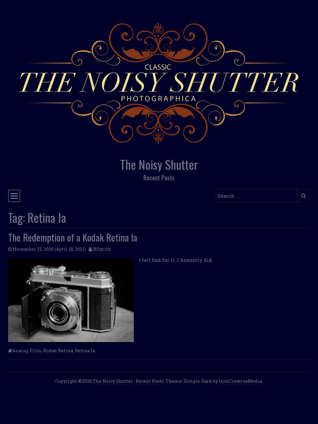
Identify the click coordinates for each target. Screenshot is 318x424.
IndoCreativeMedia (240, 381)
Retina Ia (85, 351)
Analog (20, 351)
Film (35, 351)
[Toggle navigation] (14, 196)
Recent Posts (150, 381)
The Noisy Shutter (159, 164)
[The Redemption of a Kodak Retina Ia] (71, 300)
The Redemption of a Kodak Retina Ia (72, 237)
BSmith (102, 249)
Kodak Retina (58, 351)
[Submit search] (303, 195)
